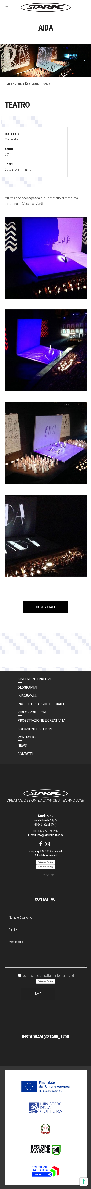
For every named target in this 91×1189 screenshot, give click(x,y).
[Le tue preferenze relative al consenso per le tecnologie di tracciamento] (84, 1182)
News (22, 746)
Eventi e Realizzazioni (28, 83)
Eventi (18, 169)
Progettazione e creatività (41, 721)
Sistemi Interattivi (34, 679)
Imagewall (27, 696)
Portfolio (27, 737)
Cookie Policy (45, 866)
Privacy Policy (45, 981)
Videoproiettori (32, 712)
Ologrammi (27, 687)
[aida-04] (46, 258)
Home (8, 83)
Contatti (25, 754)
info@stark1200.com (50, 835)
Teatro (27, 169)
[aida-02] (46, 443)
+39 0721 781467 (48, 831)
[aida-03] (46, 350)
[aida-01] (46, 536)
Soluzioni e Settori (35, 729)
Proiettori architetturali (41, 704)
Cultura (9, 169)
